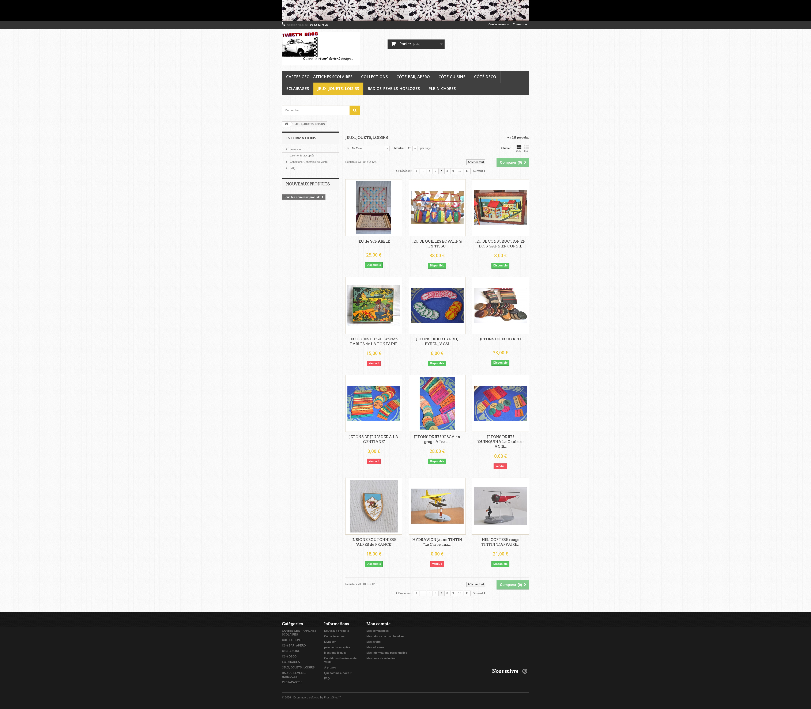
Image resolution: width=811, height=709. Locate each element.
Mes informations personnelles (386, 652)
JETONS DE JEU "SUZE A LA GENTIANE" (373, 439)
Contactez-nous (499, 24)
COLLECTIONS (374, 76)
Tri (347, 148)
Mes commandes (377, 630)
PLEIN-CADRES (442, 88)
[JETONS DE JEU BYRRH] (500, 305)
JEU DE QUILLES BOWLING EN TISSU (437, 243)
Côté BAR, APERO (413, 76)
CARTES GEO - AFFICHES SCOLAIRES (319, 76)
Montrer (399, 148)
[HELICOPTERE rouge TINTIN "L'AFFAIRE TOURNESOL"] (500, 506)
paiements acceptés (301, 155)
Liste (526, 151)
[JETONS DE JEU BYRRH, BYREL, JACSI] (437, 305)
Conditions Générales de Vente (308, 161)
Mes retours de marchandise (385, 636)
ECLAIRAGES (297, 88)
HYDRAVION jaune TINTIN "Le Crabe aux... (437, 542)
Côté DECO (485, 76)
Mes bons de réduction (381, 658)
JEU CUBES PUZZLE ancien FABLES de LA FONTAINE (374, 341)
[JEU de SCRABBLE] (373, 207)
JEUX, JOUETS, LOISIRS (338, 88)
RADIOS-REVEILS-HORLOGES (394, 88)
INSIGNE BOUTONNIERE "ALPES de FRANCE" (373, 542)
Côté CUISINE (451, 76)
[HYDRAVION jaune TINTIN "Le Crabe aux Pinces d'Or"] (437, 506)
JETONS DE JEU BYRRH (500, 339)
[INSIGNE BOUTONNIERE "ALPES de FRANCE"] (373, 506)
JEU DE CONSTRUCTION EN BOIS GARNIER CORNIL (500, 243)
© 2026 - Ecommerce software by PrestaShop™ (311, 697)
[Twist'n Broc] (321, 49)
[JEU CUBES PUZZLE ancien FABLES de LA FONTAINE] (373, 305)
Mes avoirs (373, 641)
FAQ (292, 168)
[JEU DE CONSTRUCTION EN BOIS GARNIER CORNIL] (500, 207)
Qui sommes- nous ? (338, 673)
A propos (330, 667)
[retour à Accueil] (286, 124)
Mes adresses (375, 647)
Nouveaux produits (308, 184)
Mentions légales (335, 652)
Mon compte (378, 624)
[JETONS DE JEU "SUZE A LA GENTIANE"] (373, 403)
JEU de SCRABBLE (374, 241)
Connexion (520, 24)
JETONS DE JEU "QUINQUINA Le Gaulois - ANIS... (500, 442)
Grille (518, 151)
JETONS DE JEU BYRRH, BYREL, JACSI (437, 341)
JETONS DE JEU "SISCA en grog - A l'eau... (437, 439)
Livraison (295, 149)
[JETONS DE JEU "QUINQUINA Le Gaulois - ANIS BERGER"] (500, 403)
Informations (301, 137)
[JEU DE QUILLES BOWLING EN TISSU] (437, 207)
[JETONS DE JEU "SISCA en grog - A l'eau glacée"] (437, 403)
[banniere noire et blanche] (405, 10)
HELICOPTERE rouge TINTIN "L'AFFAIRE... (500, 542)
